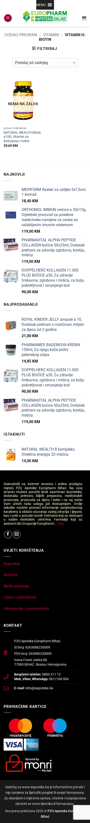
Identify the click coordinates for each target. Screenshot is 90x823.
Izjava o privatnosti (20, 597)
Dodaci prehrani (21, 35)
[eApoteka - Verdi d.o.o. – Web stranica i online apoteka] (45, 18)
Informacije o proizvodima (26, 608)
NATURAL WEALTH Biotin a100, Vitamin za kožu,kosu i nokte (22, 137)
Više (61, 523)
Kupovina (12, 563)
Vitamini (51, 35)
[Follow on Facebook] (8, 534)
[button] (41, 5)
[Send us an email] (17, 534)
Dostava (11, 574)
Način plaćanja (16, 586)
